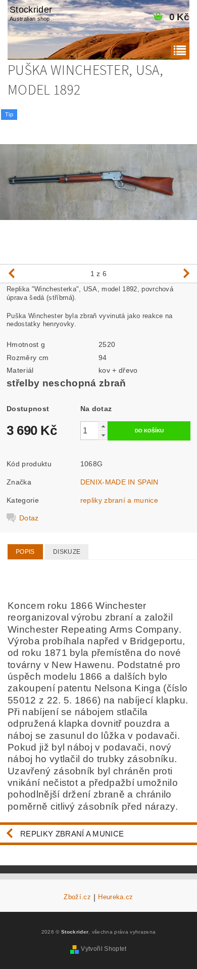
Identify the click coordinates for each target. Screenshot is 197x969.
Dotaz (29, 518)
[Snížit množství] (103, 435)
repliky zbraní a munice (119, 500)
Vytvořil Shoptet (103, 948)
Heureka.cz (115, 897)
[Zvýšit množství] (103, 426)
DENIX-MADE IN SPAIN (119, 482)
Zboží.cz (77, 897)
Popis (25, 551)
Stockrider (31, 13)
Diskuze (66, 551)
